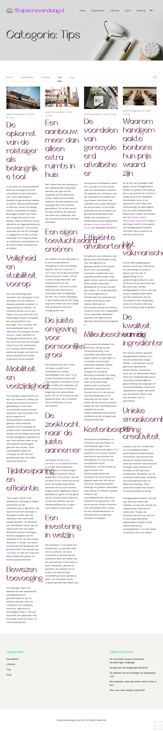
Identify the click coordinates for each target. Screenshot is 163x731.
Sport (128, 10)
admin (9, 114)
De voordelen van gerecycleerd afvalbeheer (101, 147)
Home (82, 10)
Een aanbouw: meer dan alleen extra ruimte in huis (62, 148)
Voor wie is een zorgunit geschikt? (127, 690)
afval (100, 392)
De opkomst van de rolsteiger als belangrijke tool (22, 150)
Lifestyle (114, 10)
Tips (59, 77)
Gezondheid (97, 10)
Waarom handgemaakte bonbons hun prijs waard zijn (139, 147)
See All (9, 77)
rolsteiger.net (13, 552)
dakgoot (10, 335)
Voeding (141, 10)
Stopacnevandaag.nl (39, 10)
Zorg (71, 77)
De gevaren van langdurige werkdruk (129, 667)
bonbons (143, 290)
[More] (151, 10)
